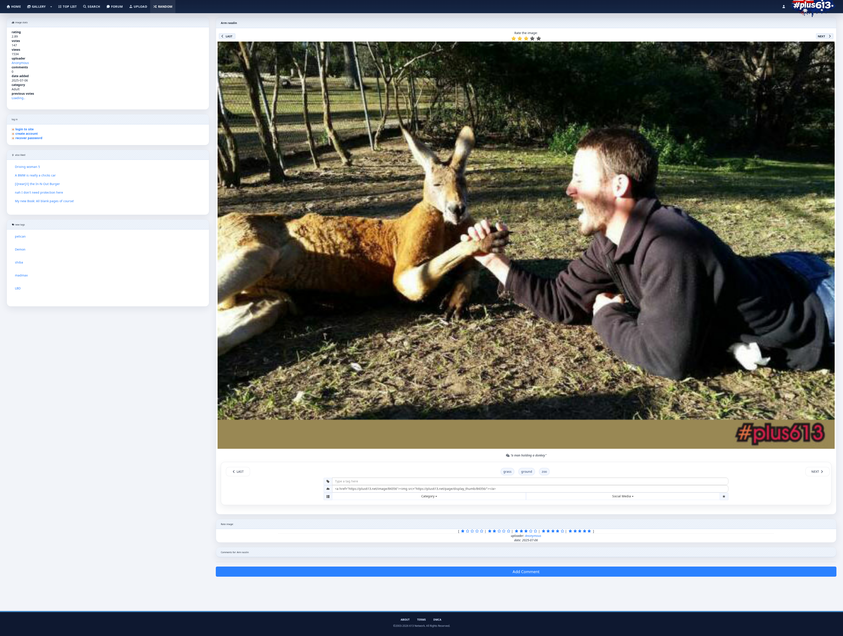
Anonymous (20, 63)
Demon (20, 249)
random (164, 6)
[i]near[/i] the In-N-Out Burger (37, 184)
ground (526, 471)
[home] (812, 5)
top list (69, 6)
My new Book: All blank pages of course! (44, 201)
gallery (38, 6)
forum (116, 6)
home (15, 6)
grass (507, 471)
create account (26, 133)
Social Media (622, 496)
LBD (18, 288)
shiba (19, 262)
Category (428, 496)
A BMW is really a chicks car (35, 175)
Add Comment (526, 571)
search (93, 6)
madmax (21, 275)
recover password (28, 138)
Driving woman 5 (27, 167)
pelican (20, 236)
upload (140, 6)
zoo (544, 471)
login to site (24, 129)
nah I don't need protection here (39, 192)
